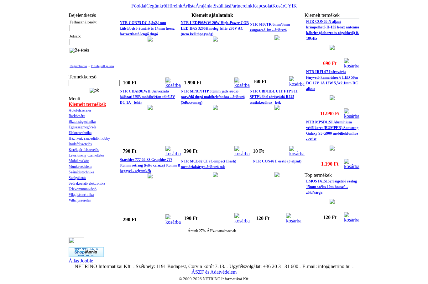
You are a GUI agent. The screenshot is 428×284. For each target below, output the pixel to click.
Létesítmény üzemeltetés (86, 155)
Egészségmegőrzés (83, 127)
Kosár (278, 5)
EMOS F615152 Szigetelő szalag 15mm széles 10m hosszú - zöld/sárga (331, 187)
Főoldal (138, 5)
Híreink (174, 5)
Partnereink (241, 5)
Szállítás (222, 5)
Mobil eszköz (79, 161)
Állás (74, 260)
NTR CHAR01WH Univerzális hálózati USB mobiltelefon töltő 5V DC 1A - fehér (147, 97)
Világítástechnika (81, 194)
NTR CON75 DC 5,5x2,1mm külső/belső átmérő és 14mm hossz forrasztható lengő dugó (147, 28)
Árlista (189, 5)
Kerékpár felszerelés (84, 149)
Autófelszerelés (80, 110)
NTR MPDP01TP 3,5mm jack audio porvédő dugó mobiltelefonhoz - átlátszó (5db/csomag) (213, 97)
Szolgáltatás (77, 178)
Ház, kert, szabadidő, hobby (89, 138)
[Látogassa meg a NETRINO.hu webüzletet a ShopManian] (86, 255)
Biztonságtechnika (82, 121)
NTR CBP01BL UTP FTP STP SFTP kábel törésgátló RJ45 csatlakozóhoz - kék (274, 97)
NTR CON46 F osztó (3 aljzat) (277, 161)
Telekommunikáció (83, 189)
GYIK (290, 5)
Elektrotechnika (80, 133)
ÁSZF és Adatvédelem (214, 272)
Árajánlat (205, 5)
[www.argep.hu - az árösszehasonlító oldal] (76, 242)
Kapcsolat (262, 5)
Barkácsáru (77, 116)
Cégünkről (156, 5)
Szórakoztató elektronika (87, 183)
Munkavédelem (80, 166)
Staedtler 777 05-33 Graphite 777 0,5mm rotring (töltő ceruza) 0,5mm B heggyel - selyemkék (150, 165)
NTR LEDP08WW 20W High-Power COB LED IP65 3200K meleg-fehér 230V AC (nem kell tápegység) (215, 28)
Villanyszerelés (80, 200)
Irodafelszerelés (80, 144)
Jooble (86, 260)
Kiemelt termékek (87, 104)
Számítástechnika (81, 172)
